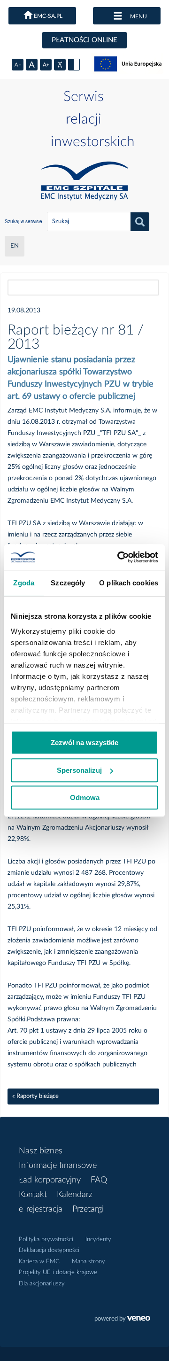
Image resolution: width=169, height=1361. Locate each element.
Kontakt (33, 1194)
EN (14, 246)
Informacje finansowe (58, 1165)
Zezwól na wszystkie (84, 743)
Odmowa (85, 797)
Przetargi (88, 1209)
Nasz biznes (40, 1151)
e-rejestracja (40, 1209)
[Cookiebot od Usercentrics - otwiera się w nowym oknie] (119, 557)
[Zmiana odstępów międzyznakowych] (60, 64)
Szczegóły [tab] (68, 583)
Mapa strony (88, 1262)
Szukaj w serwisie (23, 221)
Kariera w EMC (39, 1262)
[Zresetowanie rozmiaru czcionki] (32, 64)
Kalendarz (74, 1194)
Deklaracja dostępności (49, 1250)
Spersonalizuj (79, 770)
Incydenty (98, 1240)
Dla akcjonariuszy (42, 1284)
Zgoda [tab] (23, 583)
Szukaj (140, 221)
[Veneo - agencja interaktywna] (122, 1319)
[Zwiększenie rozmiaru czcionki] (46, 64)
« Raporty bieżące (35, 1096)
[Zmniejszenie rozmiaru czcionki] (17, 64)
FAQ (99, 1180)
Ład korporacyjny (50, 1180)
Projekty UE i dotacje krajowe (58, 1272)
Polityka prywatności (46, 1240)
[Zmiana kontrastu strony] (74, 64)
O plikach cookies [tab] (128, 583)
